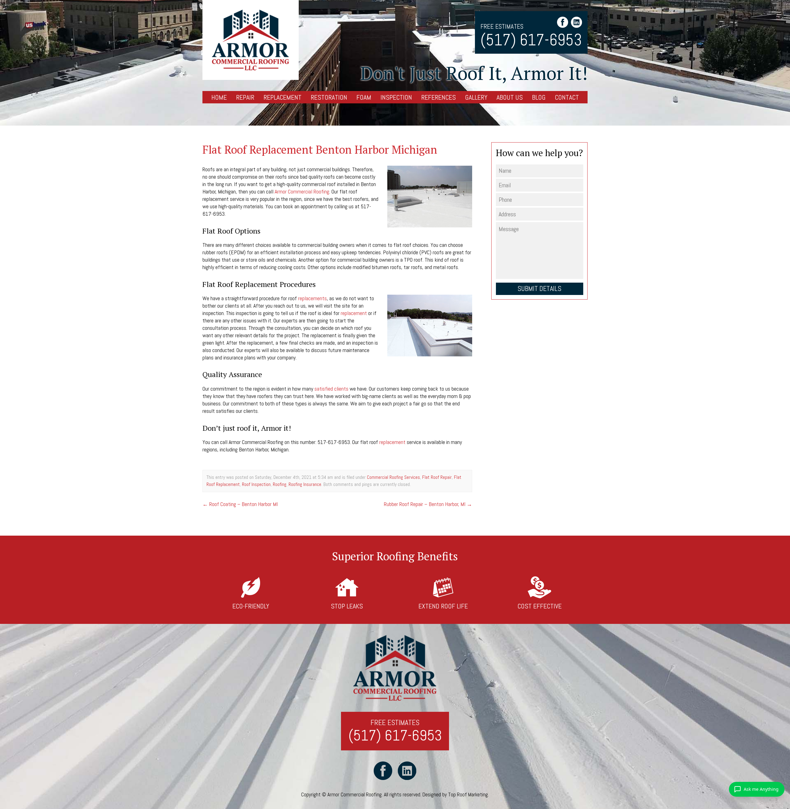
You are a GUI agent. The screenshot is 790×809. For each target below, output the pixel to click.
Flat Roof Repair (437, 477)
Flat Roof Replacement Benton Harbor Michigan (319, 149)
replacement (354, 313)
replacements (312, 298)
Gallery (476, 97)
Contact (567, 97)
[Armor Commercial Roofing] (250, 40)
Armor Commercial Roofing (302, 191)
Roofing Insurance (305, 484)
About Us (510, 97)
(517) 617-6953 (531, 40)
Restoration (329, 97)
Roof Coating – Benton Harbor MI (240, 504)
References (438, 97)
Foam (363, 97)
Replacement (282, 97)
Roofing (279, 484)
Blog (539, 97)
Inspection (396, 97)
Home (219, 97)
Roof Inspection (256, 484)
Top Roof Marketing (468, 794)
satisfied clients (331, 388)
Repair (245, 97)
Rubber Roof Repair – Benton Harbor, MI (428, 504)
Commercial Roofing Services (393, 477)
